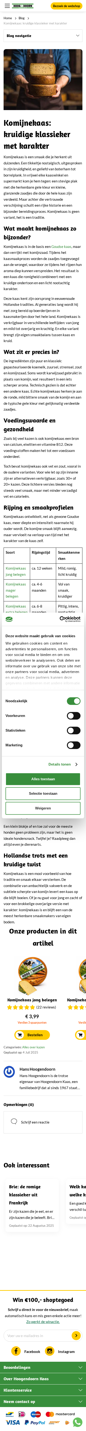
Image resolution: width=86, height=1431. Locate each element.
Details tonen (59, 764)
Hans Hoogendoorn (37, 1069)
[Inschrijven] (76, 1335)
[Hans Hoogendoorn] (9, 1072)
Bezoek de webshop (66, 6)
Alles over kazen (33, 1047)
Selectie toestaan (43, 793)
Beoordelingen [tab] (17, 1367)
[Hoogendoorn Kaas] (22, 6)
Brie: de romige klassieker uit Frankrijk (25, 1195)
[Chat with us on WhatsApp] (77, 1423)
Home (8, 18)
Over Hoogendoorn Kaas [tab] (26, 1378)
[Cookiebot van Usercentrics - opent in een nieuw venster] (61, 619)
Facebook (32, 1351)
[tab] (43, 36)
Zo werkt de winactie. (43, 1321)
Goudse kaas (61, 246)
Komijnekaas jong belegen (32, 1000)
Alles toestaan (43, 779)
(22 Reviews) (46, 1007)
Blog (22, 18)
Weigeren (43, 808)
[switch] (74, 716)
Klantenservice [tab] (18, 1390)
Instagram (66, 1351)
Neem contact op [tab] (19, 1401)
